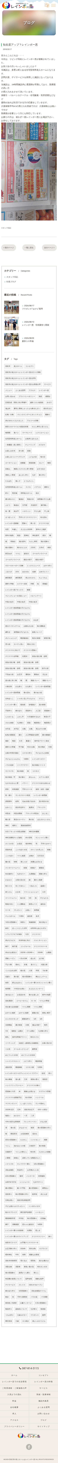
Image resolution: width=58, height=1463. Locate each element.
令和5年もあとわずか (38, 928)
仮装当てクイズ (11, 1243)
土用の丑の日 (20, 880)
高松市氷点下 (29, 1110)
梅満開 (7, 433)
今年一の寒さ (42, 1110)
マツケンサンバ (11, 1104)
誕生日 (26, 554)
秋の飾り (22, 777)
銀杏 (7, 928)
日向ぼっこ (9, 699)
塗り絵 (7, 644)
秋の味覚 (20, 771)
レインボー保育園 (40, 795)
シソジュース (25, 1182)
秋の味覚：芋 (10, 777)
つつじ (17, 554)
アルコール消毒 (32, 421)
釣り (7, 493)
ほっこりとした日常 (19, 928)
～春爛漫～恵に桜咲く (13, 445)
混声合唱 (28, 1279)
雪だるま (23, 1261)
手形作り (8, 711)
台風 (24, 729)
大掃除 (29, 1230)
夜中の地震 (46, 995)
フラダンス (34, 1315)
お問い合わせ (10, 396)
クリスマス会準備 (11, 656)
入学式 (32, 547)
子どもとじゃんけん (12, 759)
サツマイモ (9, 771)
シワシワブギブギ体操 (13, 934)
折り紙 (21, 451)
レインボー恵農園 (11, 523)
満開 (45, 1140)
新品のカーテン (19, 819)
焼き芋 (16, 511)
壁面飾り (47, 711)
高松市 (7, 366)
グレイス (22, 1285)
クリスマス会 (44, 523)
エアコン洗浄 (44, 777)
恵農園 (22, 463)
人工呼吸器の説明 (32, 735)
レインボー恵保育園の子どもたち (17, 608)
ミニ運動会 (21, 904)
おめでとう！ (44, 572)
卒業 (37, 971)
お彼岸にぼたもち (31, 439)
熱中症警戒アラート (19, 1037)
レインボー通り (11, 705)
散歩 (7, 1297)
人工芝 (38, 711)
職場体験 (18, 1067)
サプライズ (43, 1249)
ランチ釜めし (40, 1104)
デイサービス (10, 1285)
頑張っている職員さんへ (31, 1158)
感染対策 (8, 1067)
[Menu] (53, 5)
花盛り (7, 977)
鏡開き (48, 396)
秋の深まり (43, 922)
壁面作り (29, 711)
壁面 (28, 723)
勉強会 (21, 499)
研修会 (13, 541)
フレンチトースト (30, 1122)
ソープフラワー (23, 765)
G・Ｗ (33, 1001)
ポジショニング (11, 638)
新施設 (45, 584)
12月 (27, 934)
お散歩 (31, 856)
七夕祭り (33, 1309)
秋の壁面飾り (32, 1218)
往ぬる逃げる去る (28, 801)
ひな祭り (18, 686)
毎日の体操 (36, 638)
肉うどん (8, 892)
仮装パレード (37, 632)
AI (19, 1091)
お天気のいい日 (33, 1170)
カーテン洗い (19, 644)
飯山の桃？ (36, 1025)
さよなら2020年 (26, 529)
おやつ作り (48, 566)
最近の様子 (28, 560)
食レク (17, 481)
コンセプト (30, 366)
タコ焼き (25, 1321)
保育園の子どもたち (21, 632)
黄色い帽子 (46, 1013)
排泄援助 (41, 1176)
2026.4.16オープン (36, 1285)
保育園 (36, 910)
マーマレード (27, 433)
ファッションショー (31, 892)
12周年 (39, 1067)
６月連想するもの (33, 717)
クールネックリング (21, 1049)
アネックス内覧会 (32, 813)
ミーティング (10, 1043)
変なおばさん (17, 983)
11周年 (21, 916)
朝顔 (13, 741)
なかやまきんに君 (11, 783)
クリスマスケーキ (40, 946)
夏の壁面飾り (34, 1188)
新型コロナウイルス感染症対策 (16, 427)
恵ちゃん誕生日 (28, 1224)
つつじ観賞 (21, 856)
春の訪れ (27, 693)
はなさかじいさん (43, 819)
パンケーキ (30, 1176)
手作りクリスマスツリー (28, 517)
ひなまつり (23, 1128)
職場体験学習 (10, 1218)
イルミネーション (40, 940)
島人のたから (30, 578)
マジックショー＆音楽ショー (16, 596)
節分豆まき (48, 408)
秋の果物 (8, 1079)
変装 (7, 789)
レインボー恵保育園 (43, 686)
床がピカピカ (10, 940)
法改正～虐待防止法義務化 (28, 1043)
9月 (30, 898)
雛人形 (7, 819)
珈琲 (21, 1176)
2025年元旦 (9, 1110)
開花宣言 (14, 1134)
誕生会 (43, 904)
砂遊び (32, 868)
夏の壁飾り (9, 1188)
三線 (17, 1321)
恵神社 (26, 535)
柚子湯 (14, 946)
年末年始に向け (24, 940)
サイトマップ (43, 1426)
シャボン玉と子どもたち (26, 699)
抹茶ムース (33, 904)
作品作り (20, 1170)
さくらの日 (9, 844)
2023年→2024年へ (27, 952)
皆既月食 (47, 638)
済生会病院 (9, 1170)
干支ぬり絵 (9, 674)
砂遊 (25, 868)
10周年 (26, 759)
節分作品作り (20, 807)
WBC (7, 826)
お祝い (28, 910)
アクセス (32, 390)
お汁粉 (41, 958)
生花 (43, 1073)
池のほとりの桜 (19, 1146)
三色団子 (32, 1146)
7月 (6, 1031)
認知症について (21, 1309)
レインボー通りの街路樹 (14, 1230)
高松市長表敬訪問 (23, 1200)
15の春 (45, 971)
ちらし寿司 (33, 541)
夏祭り (46, 487)
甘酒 (50, 747)
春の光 (31, 819)
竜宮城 (14, 493)
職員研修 (38, 1061)
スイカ (28, 487)
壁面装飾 (32, 463)
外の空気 (28, 838)
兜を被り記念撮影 (11, 1007)
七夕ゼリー (21, 874)
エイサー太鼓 (22, 584)
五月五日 (40, 856)
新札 (7, 1037)
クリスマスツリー (38, 1236)
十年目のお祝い (19, 989)
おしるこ (45, 813)
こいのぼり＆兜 (21, 850)
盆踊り (43, 886)
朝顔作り (8, 1309)
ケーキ (7, 910)
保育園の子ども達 (43, 499)
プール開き (30, 1031)
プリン (41, 699)
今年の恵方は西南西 (12, 1122)
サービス (47, 384)
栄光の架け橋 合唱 (39, 656)
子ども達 (37, 511)
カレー (41, 463)
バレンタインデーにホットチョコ (29, 415)
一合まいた (33, 886)
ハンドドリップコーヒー (14, 1085)
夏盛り (28, 741)
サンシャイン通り (42, 838)
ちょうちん (43, 578)
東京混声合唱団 (26, 1212)
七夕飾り (20, 723)
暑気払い (45, 1188)
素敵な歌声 (39, 1279)
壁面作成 (8, 850)
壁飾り (24, 523)
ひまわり (8, 880)
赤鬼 (25, 965)
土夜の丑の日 (47, 1043)
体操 (49, 547)
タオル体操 (9, 723)
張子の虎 (45, 668)
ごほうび (8, 572)
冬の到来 (28, 1097)
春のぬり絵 (38, 693)
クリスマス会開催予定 (13, 1097)
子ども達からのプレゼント (15, 1206)
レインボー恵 (44, 390)
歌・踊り (8, 795)
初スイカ (8, 886)
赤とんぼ (44, 1194)
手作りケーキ (27, 789)
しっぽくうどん (26, 1104)
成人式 (32, 958)
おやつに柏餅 (10, 1013)
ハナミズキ (9, 1164)
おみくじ (8, 807)
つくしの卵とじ (21, 1152)
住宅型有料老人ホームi (13, 487)
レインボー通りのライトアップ (16, 1236)
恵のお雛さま (44, 1261)
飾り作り (42, 475)
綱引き (7, 632)
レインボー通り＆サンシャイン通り (39, 983)
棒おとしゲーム (41, 977)
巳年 (19, 1110)
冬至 (7, 529)
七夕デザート (38, 1182)
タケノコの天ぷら (37, 850)
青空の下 (47, 717)
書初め (28, 674)
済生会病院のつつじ (38, 1291)
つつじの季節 (44, 1001)
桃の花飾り (45, 541)
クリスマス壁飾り (30, 650)
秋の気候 (41, 747)
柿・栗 (7, 511)
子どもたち (44, 898)
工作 (25, 1079)
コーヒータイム (22, 1001)
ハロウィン (26, 511)
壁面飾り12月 (10, 1091)
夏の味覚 (18, 1025)
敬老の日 (30, 499)
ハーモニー (39, 1212)
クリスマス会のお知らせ (41, 783)
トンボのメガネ (34, 1206)
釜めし (17, 965)
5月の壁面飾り (39, 1164)
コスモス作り (27, 753)
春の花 (13, 1128)
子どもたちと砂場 (42, 753)
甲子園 (21, 747)
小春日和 (8, 686)
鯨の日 (22, 898)
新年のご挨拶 (41, 529)
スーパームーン (11, 898)
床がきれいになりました (14, 421)
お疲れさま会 (28, 626)
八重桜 (7, 1158)
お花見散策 (25, 1134)
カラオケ (42, 445)
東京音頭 (8, 1321)
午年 (17, 1255)
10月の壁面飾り (11, 922)
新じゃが (24, 862)
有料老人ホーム (26, 493)
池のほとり (9, 995)
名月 (37, 916)
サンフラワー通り (23, 1164)
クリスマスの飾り (33, 1085)
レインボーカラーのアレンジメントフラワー (21, 1073)
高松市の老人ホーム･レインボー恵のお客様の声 (23, 384)
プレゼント (18, 910)
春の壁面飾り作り (44, 1128)
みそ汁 (49, 402)
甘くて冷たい (20, 886)
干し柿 (46, 511)
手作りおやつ (46, 844)
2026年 (23, 1249)
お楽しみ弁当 (10, 451)
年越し (14, 529)
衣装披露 (15, 789)
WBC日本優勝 (34, 832)
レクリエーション (42, 433)
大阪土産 (44, 965)
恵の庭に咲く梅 (11, 680)
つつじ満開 (26, 1007)
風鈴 (7, 741)
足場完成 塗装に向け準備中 (16, 402)
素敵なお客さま (29, 1091)
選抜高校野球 (26, 826)
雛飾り (47, 415)
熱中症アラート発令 (41, 741)
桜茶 (32, 1128)
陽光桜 (22, 705)
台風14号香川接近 (12, 753)
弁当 (17, 572)
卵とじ (36, 1273)
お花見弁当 (21, 995)
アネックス (41, 807)
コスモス (35, 771)
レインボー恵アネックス (14, 590)
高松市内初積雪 (11, 1261)
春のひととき (22, 547)
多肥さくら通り (24, 1273)
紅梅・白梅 (9, 415)
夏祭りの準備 (10, 747)
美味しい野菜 (10, 475)
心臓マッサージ (26, 1303)
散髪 (28, 590)
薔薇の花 (35, 1013)
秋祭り (23, 922)
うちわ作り (9, 1315)
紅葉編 (43, 1218)
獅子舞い (44, 505)
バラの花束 (9, 765)
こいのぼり (9, 856)
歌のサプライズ (11, 1212)
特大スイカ (34, 1037)
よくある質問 (20, 390)
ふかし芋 (20, 717)
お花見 (19, 844)
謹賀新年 (8, 801)
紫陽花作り (26, 1019)
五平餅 (24, 505)
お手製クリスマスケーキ (29, 1243)
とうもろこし (29, 481)
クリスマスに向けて (12, 650)
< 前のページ (8, 248)
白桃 (27, 1025)
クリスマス (36, 934)
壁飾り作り (43, 874)
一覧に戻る (29, 248)
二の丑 (7, 1049)
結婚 (34, 572)
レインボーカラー (38, 759)
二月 (32, 1116)
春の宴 (16, 977)
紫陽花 (41, 868)
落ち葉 (17, 1079)
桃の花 (22, 971)
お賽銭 (48, 952)
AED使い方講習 (11, 1303)
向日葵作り (9, 874)
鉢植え (16, 1158)
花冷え (34, 1134)
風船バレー (35, 680)
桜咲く (14, 826)
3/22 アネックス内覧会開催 (15, 832)
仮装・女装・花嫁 (42, 789)
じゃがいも (9, 717)
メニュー (8, 390)
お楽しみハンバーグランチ (15, 457)
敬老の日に (9, 904)
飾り (50, 1236)
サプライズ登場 (44, 1091)
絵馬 (17, 801)
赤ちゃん (32, 777)
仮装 (7, 983)
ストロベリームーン (12, 868)
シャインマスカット (12, 1061)
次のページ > (49, 248)
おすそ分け (41, 469)
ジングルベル (25, 946)
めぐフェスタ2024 (28, 1055)
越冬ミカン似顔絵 (36, 402)
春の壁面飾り (10, 1273)
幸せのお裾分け (11, 952)
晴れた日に (31, 644)
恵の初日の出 (44, 801)
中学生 (21, 1218)
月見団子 (34, 505)
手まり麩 (8, 965)
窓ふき (37, 1230)
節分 (44, 535)
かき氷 (17, 892)
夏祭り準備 (9, 584)
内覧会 (7, 813)
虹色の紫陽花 (10, 735)
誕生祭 (29, 916)
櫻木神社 (8, 1255)
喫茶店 (45, 1079)
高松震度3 (9, 1001)
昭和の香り (35, 1079)
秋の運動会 (41, 626)
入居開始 (32, 874)
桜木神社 (29, 844)
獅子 (7, 1224)
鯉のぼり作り (10, 1291)
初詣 (18, 535)
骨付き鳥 (32, 1249)
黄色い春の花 (29, 1267)
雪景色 (32, 1261)
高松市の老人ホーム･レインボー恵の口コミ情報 (23, 372)
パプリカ (37, 487)
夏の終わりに (10, 499)
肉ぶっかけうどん (39, 1321)
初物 (48, 850)
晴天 (45, 1025)
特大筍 (32, 1152)
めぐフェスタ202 (11, 1055)
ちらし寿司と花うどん (40, 427)
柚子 (7, 946)
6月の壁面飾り (10, 1176)
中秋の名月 (9, 602)
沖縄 (32, 584)
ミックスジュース (33, 566)
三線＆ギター (22, 1315)
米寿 (24, 1255)
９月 (44, 892)
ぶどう (7, 505)
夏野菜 (34, 1049)
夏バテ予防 (21, 1188)
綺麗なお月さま (36, 862)
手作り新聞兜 (22, 1297)
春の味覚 (42, 1146)
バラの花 (34, 1297)
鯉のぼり (18, 711)
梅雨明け (37, 723)
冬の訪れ (43, 517)
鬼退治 (31, 807)
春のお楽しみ (34, 995)
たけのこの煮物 (44, 1152)
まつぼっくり (10, 517)
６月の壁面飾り (41, 1303)
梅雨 (49, 463)
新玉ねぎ (8, 554)
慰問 (44, 1315)
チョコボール (10, 916)
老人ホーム (18, 366)
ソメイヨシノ (35, 1140)
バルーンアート (36, 596)
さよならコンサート (36, 989)
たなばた (8, 481)
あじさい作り (24, 475)
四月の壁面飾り (11, 1140)
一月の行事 (23, 958)
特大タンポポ (42, 1267)
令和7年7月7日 (10, 1182)
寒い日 (32, 523)
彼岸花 (34, 1194)
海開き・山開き (17, 1031)
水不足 (7, 729)
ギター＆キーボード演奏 (14, 566)
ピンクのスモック (11, 1019)
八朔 (30, 971)
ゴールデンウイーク (39, 554)
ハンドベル (39, 1097)
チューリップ (30, 445)
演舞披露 (15, 1224)
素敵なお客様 (34, 1255)
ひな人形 (43, 1122)
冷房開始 (8, 1025)
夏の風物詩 (46, 735)
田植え (7, 469)
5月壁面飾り (23, 1291)
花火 (37, 493)
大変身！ (25, 656)
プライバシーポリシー (27, 396)
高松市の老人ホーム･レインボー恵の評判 (20, 378)
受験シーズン (10, 958)
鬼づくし (34, 965)
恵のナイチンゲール (12, 626)
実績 (40, 396)
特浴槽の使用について (13, 1279)
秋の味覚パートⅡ (38, 765)
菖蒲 (28, 451)
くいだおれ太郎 (11, 971)
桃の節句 (22, 541)
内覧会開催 (18, 813)
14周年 (39, 1224)
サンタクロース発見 (22, 795)
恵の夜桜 (42, 705)
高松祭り (8, 1194)
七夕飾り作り (43, 1031)
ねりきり (17, 1116)
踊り (20, 735)
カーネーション (11, 463)
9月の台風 (31, 747)
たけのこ (23, 1140)
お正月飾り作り (11, 1249)
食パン (16, 433)
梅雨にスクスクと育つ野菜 (23, 469)
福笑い (7, 1116)
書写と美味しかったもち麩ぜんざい (27, 408)
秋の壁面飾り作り (22, 1194)
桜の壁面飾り (27, 977)
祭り (50, 1073)
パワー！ (25, 783)
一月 (25, 1116)
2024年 (40, 952)
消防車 (17, 1267)
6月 (35, 1019)
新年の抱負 (9, 535)
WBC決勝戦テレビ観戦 (13, 838)
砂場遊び (32, 705)
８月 (20, 741)
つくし (7, 1146)
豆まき (45, 674)
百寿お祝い (9, 1200)
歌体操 (43, 1309)
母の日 (42, 457)
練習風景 (8, 578)
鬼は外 (7, 408)
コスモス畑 (30, 1067)
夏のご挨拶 (38, 880)
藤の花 (7, 862)
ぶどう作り (28, 1061)
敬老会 (16, 505)
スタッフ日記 (6, 228)
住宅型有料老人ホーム (13, 439)
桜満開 (7, 989)
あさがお (25, 572)
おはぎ (35, 620)
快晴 (15, 862)
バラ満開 (44, 1297)
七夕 (33, 475)
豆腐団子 (8, 1152)
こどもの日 (33, 457)
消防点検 (8, 1267)
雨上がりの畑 (41, 729)
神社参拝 (35, 535)
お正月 (19, 674)
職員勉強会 (24, 638)
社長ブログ (11, 282)
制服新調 (32, 922)
